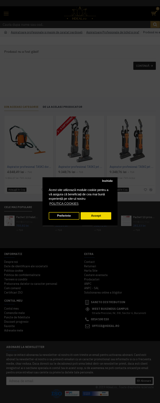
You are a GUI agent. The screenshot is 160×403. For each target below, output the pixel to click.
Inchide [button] (107, 181)
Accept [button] (96, 215)
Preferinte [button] (64, 215)
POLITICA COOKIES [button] (64, 203)
